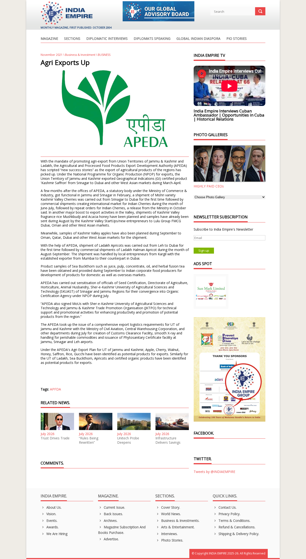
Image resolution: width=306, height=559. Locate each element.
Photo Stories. (171, 540)
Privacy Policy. (229, 514)
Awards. (52, 527)
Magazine (49, 39)
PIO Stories (236, 39)
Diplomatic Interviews (107, 39)
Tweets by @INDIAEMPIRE (214, 471)
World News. (170, 514)
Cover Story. (170, 507)
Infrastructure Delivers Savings (167, 440)
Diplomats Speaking (152, 39)
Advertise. (111, 539)
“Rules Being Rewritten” (88, 440)
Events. (51, 520)
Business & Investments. (179, 520)
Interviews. (169, 533)
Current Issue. (114, 507)
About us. (53, 507)
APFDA (55, 389)
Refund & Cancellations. (236, 527)
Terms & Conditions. (234, 520)
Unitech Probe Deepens (128, 440)
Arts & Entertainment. (177, 527)
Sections (72, 39)
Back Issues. (113, 514)
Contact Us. (227, 507)
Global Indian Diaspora (198, 39)
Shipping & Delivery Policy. (238, 533)
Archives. (110, 520)
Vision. (50, 514)
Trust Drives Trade (55, 438)
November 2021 (52, 55)
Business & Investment (80, 55)
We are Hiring (56, 533)
